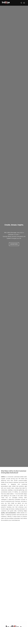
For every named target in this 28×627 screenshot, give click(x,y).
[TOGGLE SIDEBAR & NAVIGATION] (24, 2)
